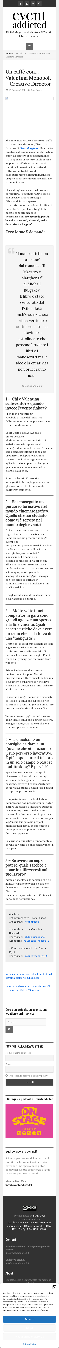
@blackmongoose (35, 937)
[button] (54, 1287)
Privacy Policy (29, 1344)
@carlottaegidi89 (36, 956)
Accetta (29, 1319)
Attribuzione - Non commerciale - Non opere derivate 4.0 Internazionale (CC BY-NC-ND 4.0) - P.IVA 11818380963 (29, 1226)
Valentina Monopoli (36, 941)
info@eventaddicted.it (19, 1184)
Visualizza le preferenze (29, 1336)
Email (8, 1064)
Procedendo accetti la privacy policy (28, 1075)
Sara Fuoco (36, 90)
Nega (29, 1328)
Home (8, 53)
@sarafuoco (32, 922)
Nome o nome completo (18, 1052)
